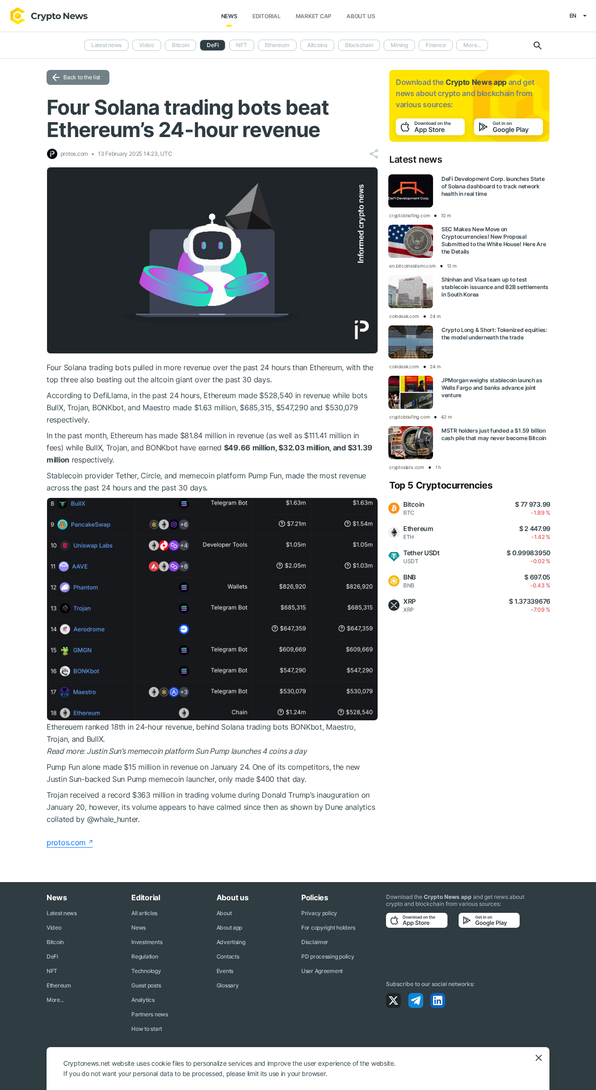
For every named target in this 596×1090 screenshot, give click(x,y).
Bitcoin (180, 44)
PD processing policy (327, 956)
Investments (146, 941)
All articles (144, 913)
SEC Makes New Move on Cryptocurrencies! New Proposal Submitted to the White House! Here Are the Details (493, 240)
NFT (241, 44)
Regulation (144, 956)
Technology (146, 970)
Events (225, 970)
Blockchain (359, 44)
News (229, 16)
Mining (399, 44)
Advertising (231, 941)
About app (229, 927)
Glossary (228, 985)
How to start (146, 1028)
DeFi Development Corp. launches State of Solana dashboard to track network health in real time (493, 186)
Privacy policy (319, 913)
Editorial (266, 16)
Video (146, 44)
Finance (436, 44)
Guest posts (146, 985)
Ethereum (277, 44)
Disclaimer (314, 941)
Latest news (106, 44)
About (224, 913)
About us (360, 16)
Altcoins (317, 44)
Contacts (228, 956)
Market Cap (314, 16)
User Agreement (322, 970)
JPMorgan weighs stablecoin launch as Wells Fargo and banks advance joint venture (491, 388)
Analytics (142, 999)
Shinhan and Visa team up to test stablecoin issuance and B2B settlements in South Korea (495, 287)
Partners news (149, 1014)
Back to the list (81, 77)
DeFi (52, 956)
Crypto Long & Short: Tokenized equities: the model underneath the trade (494, 333)
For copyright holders (328, 927)
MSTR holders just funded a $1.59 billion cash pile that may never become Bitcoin (493, 434)
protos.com (66, 842)
